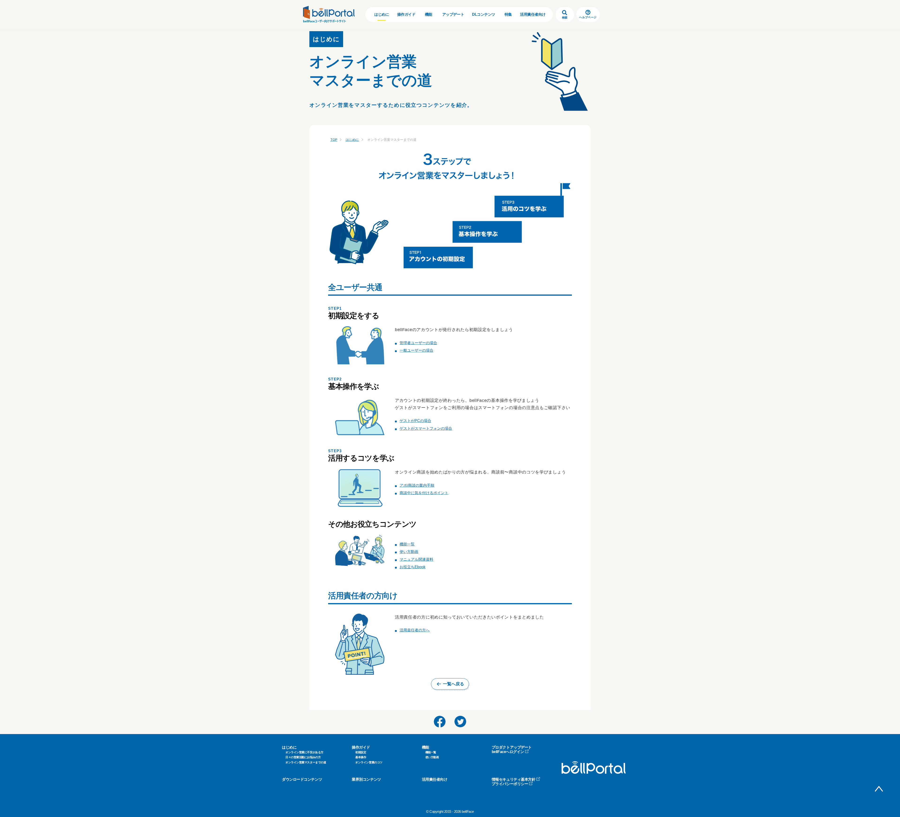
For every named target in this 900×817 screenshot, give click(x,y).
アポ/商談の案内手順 (417, 485)
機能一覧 (407, 544)
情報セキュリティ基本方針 (514, 779)
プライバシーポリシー (510, 784)
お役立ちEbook (412, 567)
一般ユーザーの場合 (416, 350)
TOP (333, 140)
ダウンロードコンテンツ (302, 779)
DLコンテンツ (483, 14)
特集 (508, 14)
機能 (428, 14)
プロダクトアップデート (512, 747)
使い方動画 (409, 552)
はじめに (381, 14)
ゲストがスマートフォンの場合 (426, 428)
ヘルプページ (587, 17)
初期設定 (360, 752)
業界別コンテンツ (366, 779)
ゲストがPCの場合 (415, 421)
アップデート (453, 14)
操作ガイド (406, 14)
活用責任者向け (533, 14)
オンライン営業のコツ (368, 762)
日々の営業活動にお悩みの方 (303, 757)
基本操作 (360, 757)
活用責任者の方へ (415, 630)
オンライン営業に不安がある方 (304, 752)
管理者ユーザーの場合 (418, 343)
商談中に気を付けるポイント (424, 493)
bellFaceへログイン (508, 752)
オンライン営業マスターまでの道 (305, 762)
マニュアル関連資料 (416, 559)
